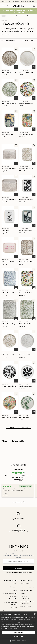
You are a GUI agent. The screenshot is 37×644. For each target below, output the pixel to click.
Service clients (24, 584)
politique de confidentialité (18, 572)
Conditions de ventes (26, 590)
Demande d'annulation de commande (27, 602)
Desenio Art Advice (26, 580)
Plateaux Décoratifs (22, 16)
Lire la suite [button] (6, 35)
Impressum (13, 587)
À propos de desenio (10, 580)
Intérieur (10, 16)
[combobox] (35, 614)
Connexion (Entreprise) (10, 611)
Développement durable (9, 593)
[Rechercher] (7, 5)
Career (15, 590)
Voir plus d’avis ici (18, 502)
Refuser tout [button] (18, 637)
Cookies (22, 593)
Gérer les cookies (25, 607)
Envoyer (18, 568)
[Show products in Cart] (34, 5)
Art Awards (13, 607)
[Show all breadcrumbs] (4, 16)
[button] (18, 641)
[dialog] (18, 627)
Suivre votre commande (27, 587)
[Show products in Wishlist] (30, 5)
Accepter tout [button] (18, 632)
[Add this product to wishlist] (16, 49)
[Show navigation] (3, 5)
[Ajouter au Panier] (16, 67)
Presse (15, 584)
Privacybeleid (13, 628)
